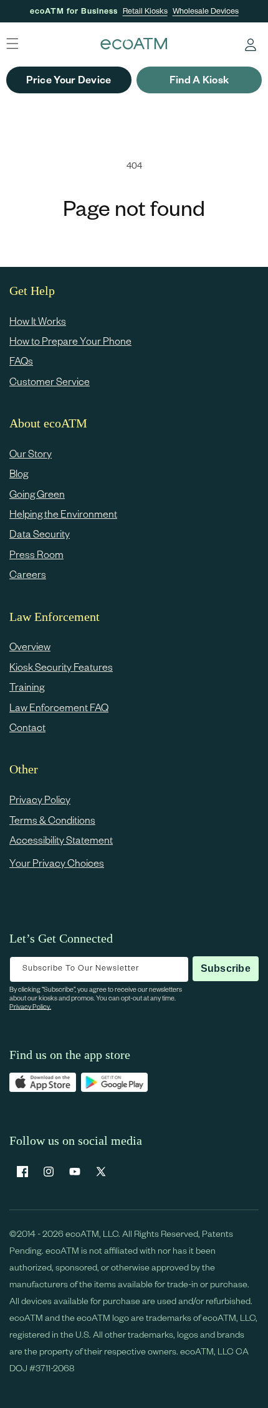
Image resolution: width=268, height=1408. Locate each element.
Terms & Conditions (52, 819)
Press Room (36, 554)
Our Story (30, 453)
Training (26, 686)
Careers (27, 573)
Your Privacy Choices (56, 862)
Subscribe (226, 968)
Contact (27, 727)
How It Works (37, 320)
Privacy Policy (39, 799)
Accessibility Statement (61, 839)
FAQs (21, 360)
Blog (18, 473)
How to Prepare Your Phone (70, 340)
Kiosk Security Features (61, 666)
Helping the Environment (63, 513)
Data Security (39, 533)
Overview (29, 646)
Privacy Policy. (30, 1006)
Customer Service (49, 381)
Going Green (37, 493)
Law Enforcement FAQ (58, 707)
